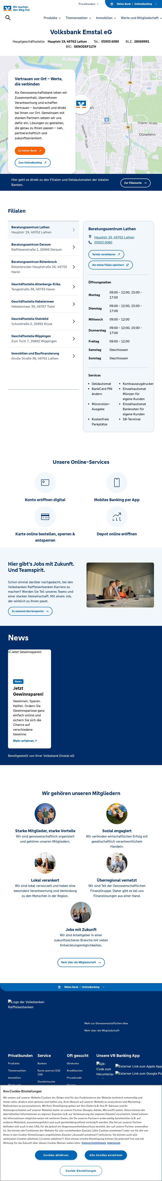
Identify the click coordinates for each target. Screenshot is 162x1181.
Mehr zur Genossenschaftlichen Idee (106, 1023)
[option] (43, 229)
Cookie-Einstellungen (81, 1171)
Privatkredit (74, 1078)
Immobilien (14, 1078)
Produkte (13, 1063)
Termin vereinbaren (103, 254)
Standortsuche (46, 1081)
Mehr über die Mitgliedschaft (78, 962)
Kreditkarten (74, 1070)
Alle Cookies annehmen (106, 1155)
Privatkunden (87, 4)
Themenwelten (17, 1070)
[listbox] (43, 305)
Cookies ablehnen (56, 1155)
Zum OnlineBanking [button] (30, 162)
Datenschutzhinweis (94, 1143)
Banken (42, 1063)
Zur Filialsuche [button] (133, 183)
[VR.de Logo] (21, 8)
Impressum (113, 1143)
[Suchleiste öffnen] (8, 17)
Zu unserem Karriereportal (28, 611)
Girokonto (73, 1063)
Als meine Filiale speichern (108, 265)
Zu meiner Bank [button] (27, 150)
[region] (81, 1133)
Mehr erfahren (23, 741)
